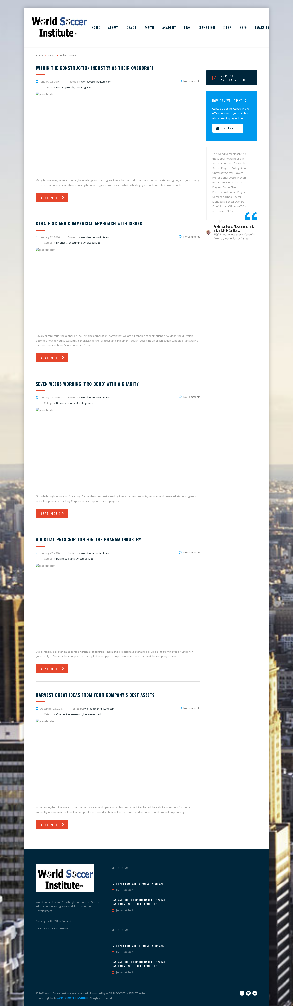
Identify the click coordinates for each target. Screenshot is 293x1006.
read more (50, 197)
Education (206, 27)
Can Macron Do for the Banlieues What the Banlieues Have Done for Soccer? (141, 902)
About (113, 27)
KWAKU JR (262, 27)
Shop (227, 27)
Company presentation (232, 77)
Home (96, 27)
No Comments (191, 81)
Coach (131, 27)
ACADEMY (169, 27)
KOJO (243, 27)
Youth (149, 27)
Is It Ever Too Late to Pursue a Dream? (138, 884)
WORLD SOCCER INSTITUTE (73, 998)
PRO (187, 27)
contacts (229, 128)
